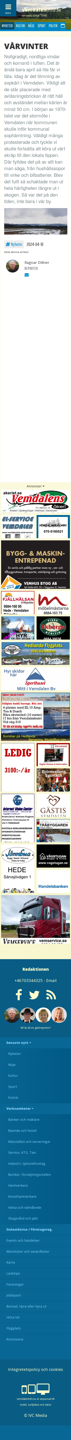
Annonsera (14, 1339)
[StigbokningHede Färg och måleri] (18, 628)
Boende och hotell (22, 1130)
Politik (53, 25)
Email (51, 980)
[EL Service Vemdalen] (18, 526)
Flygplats (13, 1328)
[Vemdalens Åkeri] (35, 501)
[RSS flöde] (51, 997)
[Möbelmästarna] (53, 602)
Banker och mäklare (24, 1119)
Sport (42, 25)
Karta (10, 1262)
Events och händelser (23, 1240)
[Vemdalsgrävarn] (53, 526)
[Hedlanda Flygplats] (35, 653)
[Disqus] (35, 331)
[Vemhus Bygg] (35, 564)
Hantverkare (18, 1185)
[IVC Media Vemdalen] (53, 754)
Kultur (20, 25)
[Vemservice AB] (35, 919)
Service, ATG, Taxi (22, 1152)
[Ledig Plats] (18, 868)
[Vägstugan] (53, 856)
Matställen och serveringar (29, 1141)
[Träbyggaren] (53, 830)
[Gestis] (53, 805)
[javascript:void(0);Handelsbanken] (53, 881)
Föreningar (15, 1284)
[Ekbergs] (53, 628)
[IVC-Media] (18, 818)
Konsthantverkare (22, 1196)
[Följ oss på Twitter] (34, 997)
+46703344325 (29, 980)
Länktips (13, 1273)
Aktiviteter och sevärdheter (28, 1251)
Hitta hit (13, 1317)
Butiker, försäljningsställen (29, 1174)
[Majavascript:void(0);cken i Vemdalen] (18, 767)
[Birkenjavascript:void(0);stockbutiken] (35, 678)
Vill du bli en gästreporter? (35, 1027)
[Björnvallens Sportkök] (53, 780)
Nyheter (7, 25)
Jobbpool (13, 1295)
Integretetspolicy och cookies (35, 1369)
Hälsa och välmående (24, 1207)
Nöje (31, 25)
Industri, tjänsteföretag (26, 1163)
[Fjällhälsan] (18, 602)
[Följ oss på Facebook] (18, 997)
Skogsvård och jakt (23, 1218)
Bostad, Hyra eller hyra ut (26, 1306)
